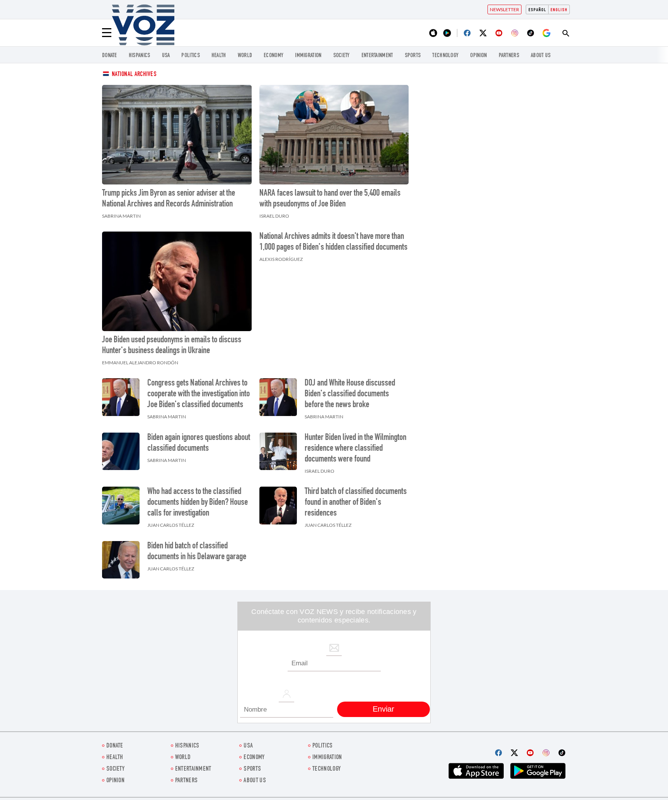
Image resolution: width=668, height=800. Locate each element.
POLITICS (190, 56)
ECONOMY (273, 56)
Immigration (308, 56)
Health (218, 56)
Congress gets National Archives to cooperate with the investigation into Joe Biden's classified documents (198, 394)
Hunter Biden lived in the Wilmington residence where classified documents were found (355, 448)
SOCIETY (341, 56)
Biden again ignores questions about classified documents (198, 443)
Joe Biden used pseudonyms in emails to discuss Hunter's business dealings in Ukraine (171, 346)
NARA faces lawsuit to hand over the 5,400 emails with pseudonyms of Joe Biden (329, 199)
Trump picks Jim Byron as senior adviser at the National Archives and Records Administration (168, 199)
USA (166, 56)
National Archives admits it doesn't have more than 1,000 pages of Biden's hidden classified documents (333, 242)
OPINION (478, 56)
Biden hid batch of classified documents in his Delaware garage (196, 552)
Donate (109, 56)
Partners (509, 56)
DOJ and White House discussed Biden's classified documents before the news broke (350, 394)
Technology (445, 56)
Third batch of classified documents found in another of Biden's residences (356, 502)
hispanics (139, 56)
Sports (413, 56)
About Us (540, 56)
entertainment (377, 56)
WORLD (245, 56)
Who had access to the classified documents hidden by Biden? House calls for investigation (197, 502)
